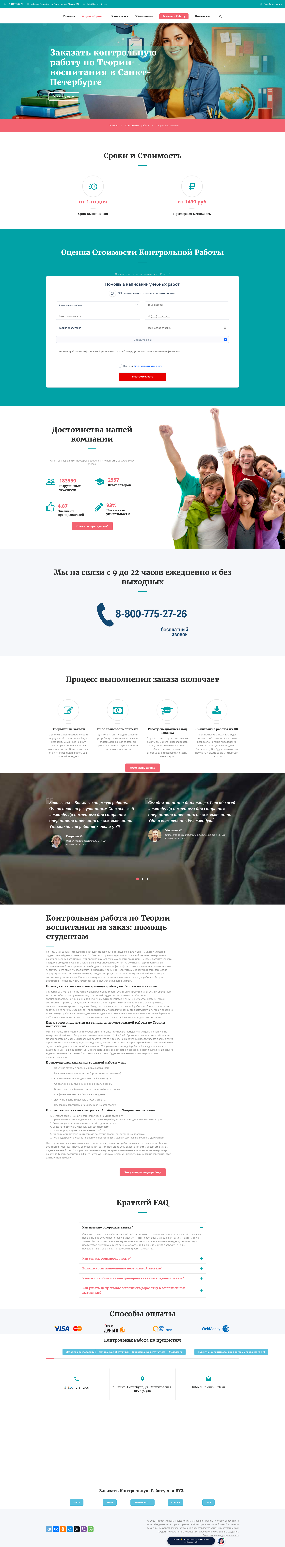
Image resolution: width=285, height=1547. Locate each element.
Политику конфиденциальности (148, 366)
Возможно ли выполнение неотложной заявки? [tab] (121, 1268)
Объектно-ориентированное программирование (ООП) (231, 1351)
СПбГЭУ (175, 1502)
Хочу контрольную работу (142, 1172)
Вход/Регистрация (273, 4)
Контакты (202, 16)
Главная (69, 16)
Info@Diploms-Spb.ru (97, 4)
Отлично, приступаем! (92, 526)
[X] (77, 1529)
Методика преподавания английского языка (93, 1351)
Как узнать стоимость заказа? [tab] (106, 1259)
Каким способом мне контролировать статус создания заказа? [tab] (133, 1278)
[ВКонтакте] (56, 1529)
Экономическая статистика (148, 1351)
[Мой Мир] (70, 1529)
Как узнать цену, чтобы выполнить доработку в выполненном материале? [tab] (133, 1290)
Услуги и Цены (92, 16)
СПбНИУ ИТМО (142, 1502)
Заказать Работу (173, 16)
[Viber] (84, 1529)
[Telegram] (49, 1529)
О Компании (144, 16)
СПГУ (208, 1502)
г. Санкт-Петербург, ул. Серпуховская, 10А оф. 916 (55, 4)
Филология (175, 1351)
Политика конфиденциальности (221, 1535)
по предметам (165, 1340)
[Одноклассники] (63, 1529)
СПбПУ (109, 1502)
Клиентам (118, 16)
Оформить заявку (142, 767)
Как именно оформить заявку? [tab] (107, 1227)
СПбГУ (76, 1502)
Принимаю (142, 366)
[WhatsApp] (91, 1529)
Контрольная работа (137, 125)
